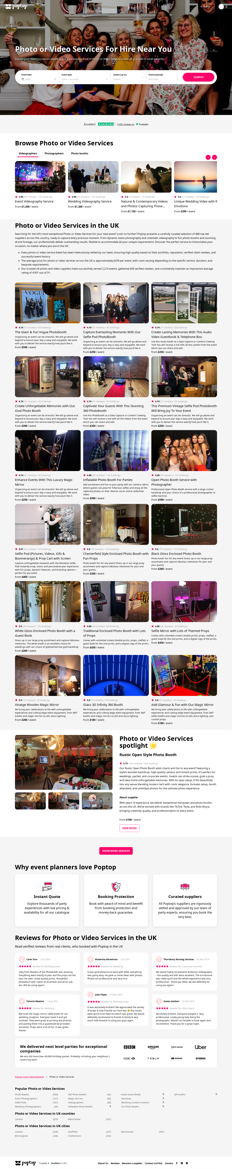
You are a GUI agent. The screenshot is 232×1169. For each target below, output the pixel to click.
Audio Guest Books (131, 1094)
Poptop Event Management (29, 1076)
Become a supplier (132, 1163)
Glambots (126, 1098)
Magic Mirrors (75, 1098)
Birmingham (21, 1135)
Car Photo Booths (130, 1106)
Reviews (115, 1163)
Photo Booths (22, 1094)
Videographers (76, 1102)
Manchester (74, 1119)
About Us (103, 1163)
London (19, 1119)
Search (206, 6)
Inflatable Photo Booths (80, 1106)
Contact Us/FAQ (153, 1163)
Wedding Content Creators (135, 1102)
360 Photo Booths (77, 1094)
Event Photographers (26, 1098)
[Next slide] (214, 157)
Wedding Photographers (28, 1106)
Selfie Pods (20, 1102)
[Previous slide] (208, 157)
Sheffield (72, 1131)
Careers (169, 1163)
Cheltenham (74, 1135)
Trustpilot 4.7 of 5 (53, 1163)
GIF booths (179, 1094)
